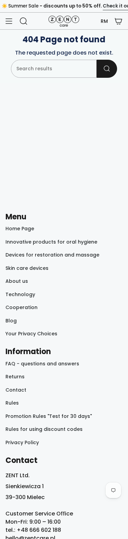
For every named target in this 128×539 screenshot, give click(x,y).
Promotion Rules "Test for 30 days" (48, 416)
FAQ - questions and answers (42, 363)
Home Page (19, 228)
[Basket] (118, 21)
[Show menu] (9, 21)
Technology (20, 294)
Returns (15, 376)
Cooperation (21, 307)
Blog (11, 320)
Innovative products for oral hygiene (51, 241)
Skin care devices (26, 268)
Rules (12, 402)
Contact (15, 390)
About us (16, 281)
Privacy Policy (22, 442)
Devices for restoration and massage (52, 254)
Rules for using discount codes (44, 429)
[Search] (107, 69)
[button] (104, 21)
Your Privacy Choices (31, 333)
